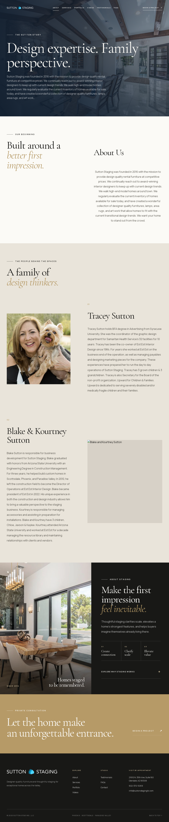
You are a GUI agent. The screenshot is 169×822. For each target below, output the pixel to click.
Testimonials (104, 8)
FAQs (116, 8)
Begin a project (152, 8)
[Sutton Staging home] (20, 7)
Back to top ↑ (155, 816)
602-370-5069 (136, 785)
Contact (104, 787)
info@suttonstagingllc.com (141, 790)
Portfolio (79, 8)
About (56, 8)
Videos (90, 8)
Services (66, 8)
